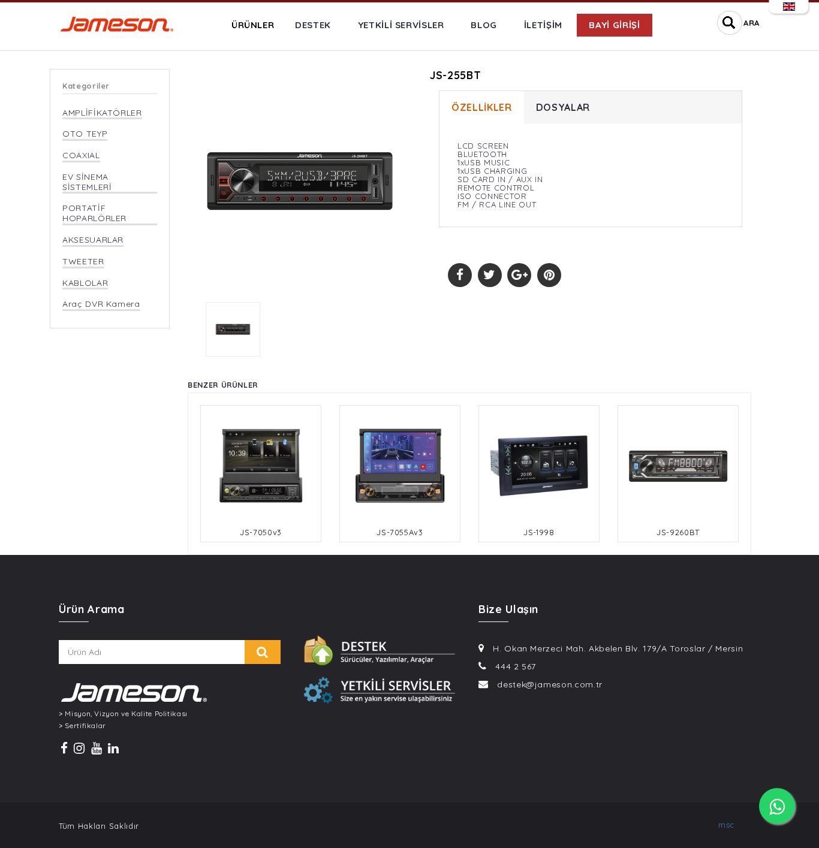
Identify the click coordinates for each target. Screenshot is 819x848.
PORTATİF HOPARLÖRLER (94, 213)
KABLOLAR (85, 283)
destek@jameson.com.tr (550, 684)
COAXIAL (81, 155)
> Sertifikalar (82, 726)
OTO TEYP (84, 134)
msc (726, 824)
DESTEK (313, 25)
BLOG (484, 25)
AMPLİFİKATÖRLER (102, 113)
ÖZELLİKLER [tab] (481, 107)
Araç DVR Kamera (101, 304)
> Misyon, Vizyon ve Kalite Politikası (123, 714)
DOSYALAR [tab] (563, 107)
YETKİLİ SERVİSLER (401, 25)
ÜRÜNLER (253, 25)
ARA (751, 23)
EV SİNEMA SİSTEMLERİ (87, 182)
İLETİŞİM (543, 25)
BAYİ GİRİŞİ (614, 25)
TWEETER (83, 261)
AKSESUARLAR (93, 240)
